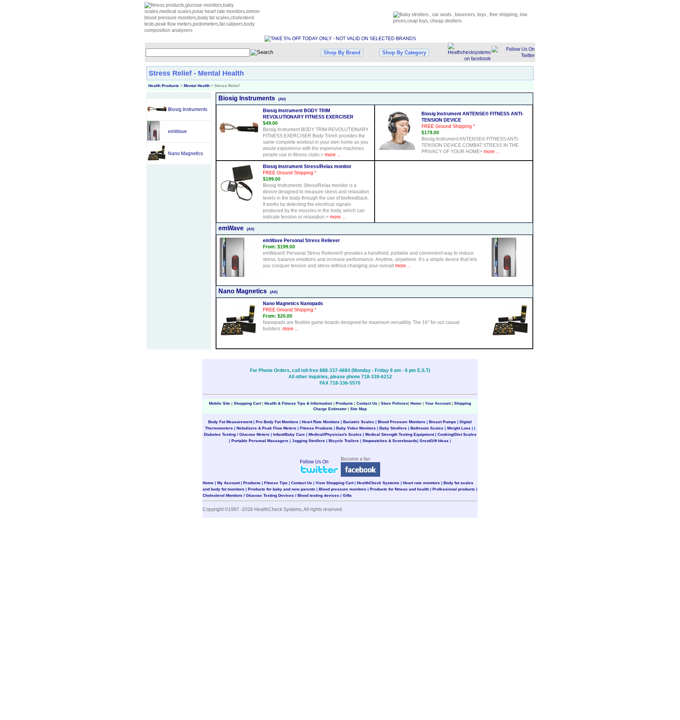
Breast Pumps (442, 422)
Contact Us (367, 403)
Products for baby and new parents (281, 489)
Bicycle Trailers (344, 441)
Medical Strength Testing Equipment (399, 434)
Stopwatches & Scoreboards (389, 441)
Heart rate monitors (421, 483)
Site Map (358, 409)
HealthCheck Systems (378, 483)
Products (344, 403)
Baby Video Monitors (356, 428)
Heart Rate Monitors (321, 422)
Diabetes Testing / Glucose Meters (237, 434)
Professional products (453, 489)
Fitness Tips (276, 483)
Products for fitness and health (399, 489)
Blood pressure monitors (342, 489)
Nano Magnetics (185, 153)
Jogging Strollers (308, 441)
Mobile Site (219, 403)
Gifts (347, 495)
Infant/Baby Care (289, 434)
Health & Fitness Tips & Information (298, 403)
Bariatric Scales (358, 422)
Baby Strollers (393, 428)
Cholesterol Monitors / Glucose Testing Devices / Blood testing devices (271, 495)
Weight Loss (459, 428)
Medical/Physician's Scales (335, 434)
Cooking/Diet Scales (457, 434)
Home (416, 403)
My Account (228, 483)
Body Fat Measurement (230, 422)
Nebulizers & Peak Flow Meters (266, 428)
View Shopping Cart (334, 483)
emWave (177, 131)
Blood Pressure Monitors (401, 422)
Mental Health (197, 85)
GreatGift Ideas (434, 441)
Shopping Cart (247, 403)
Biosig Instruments (187, 109)
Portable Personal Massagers (259, 441)
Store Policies (394, 403)
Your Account (438, 403)
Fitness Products (316, 428)
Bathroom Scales (426, 428)
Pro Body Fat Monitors (277, 422)
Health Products (163, 85)
